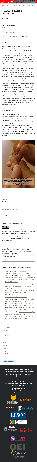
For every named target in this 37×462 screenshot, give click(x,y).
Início (3, 5)
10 (11, 322)
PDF (5, 193)
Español (5, 348)
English (5, 345)
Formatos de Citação (8, 260)
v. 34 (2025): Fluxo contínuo (19, 5)
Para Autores (6, 333)
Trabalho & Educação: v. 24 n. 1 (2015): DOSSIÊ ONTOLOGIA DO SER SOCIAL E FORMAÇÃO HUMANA (20, 280)
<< (2, 322)
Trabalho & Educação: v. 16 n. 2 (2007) (16, 314)
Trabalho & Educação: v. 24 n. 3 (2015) (16, 297)
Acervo (8, 5)
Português (6, 353)
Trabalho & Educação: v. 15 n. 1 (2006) (16, 301)
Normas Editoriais (24, 295)
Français (5, 351)
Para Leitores (6, 330)
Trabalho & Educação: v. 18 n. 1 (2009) (16, 292)
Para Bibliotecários (7, 335)
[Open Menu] (1, 1)
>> (14, 322)
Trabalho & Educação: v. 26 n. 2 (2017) (23, 273)
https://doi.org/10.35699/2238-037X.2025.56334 (18, 32)
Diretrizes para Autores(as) (27, 284)
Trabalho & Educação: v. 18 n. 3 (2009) (16, 318)
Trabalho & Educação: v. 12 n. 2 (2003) (16, 310)
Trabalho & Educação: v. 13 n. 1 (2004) (16, 305)
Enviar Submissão (9, 361)
